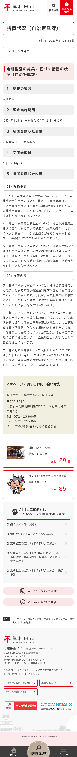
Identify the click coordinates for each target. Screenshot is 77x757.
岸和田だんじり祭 (39, 447)
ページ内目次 (20, 51)
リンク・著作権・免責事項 (49, 670)
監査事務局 (14, 395)
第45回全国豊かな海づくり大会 (48, 476)
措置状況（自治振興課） (24, 524)
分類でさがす (34, 619)
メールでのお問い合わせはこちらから (31, 426)
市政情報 (48, 619)
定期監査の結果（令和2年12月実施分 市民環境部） (36, 572)
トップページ (18, 619)
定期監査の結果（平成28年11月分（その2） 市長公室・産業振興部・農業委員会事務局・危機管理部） (36, 557)
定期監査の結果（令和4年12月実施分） (33, 543)
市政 (58, 619)
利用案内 (8, 670)
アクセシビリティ (31, 674)
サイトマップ (24, 670)
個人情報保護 (10, 674)
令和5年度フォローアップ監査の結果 (31, 534)
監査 (65, 619)
